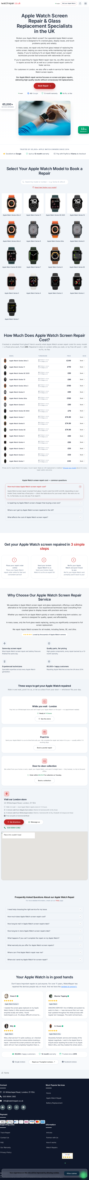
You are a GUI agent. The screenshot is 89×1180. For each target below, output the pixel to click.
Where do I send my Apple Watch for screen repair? (27, 960)
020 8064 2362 (13, 828)
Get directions (15, 822)
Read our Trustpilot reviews (42, 1062)
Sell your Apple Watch (68, 3)
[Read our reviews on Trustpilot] (20, 93)
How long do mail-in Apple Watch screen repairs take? (28, 924)
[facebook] (2, 1107)
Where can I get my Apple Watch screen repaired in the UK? (30, 510)
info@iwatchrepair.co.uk (12, 1101)
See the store (46, 719)
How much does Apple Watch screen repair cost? (26, 487)
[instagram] (16, 1107)
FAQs (57, 900)
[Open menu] (85, 3)
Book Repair (43, 86)
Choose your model (69, 468)
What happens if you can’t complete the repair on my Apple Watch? (33, 938)
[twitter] (9, 1107)
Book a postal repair (44, 748)
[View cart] (80, 3)
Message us (35, 822)
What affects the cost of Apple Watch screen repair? (27, 517)
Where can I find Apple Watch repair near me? (25, 952)
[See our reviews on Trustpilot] (57, 3)
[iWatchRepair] (10, 3)
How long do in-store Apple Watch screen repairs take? (28, 931)
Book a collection (44, 780)
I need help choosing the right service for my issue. (27, 909)
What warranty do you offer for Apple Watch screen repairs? (30, 945)
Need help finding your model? (46, 187)
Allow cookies (72, 1173)
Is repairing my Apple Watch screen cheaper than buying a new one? (33, 503)
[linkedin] (23, 1107)
